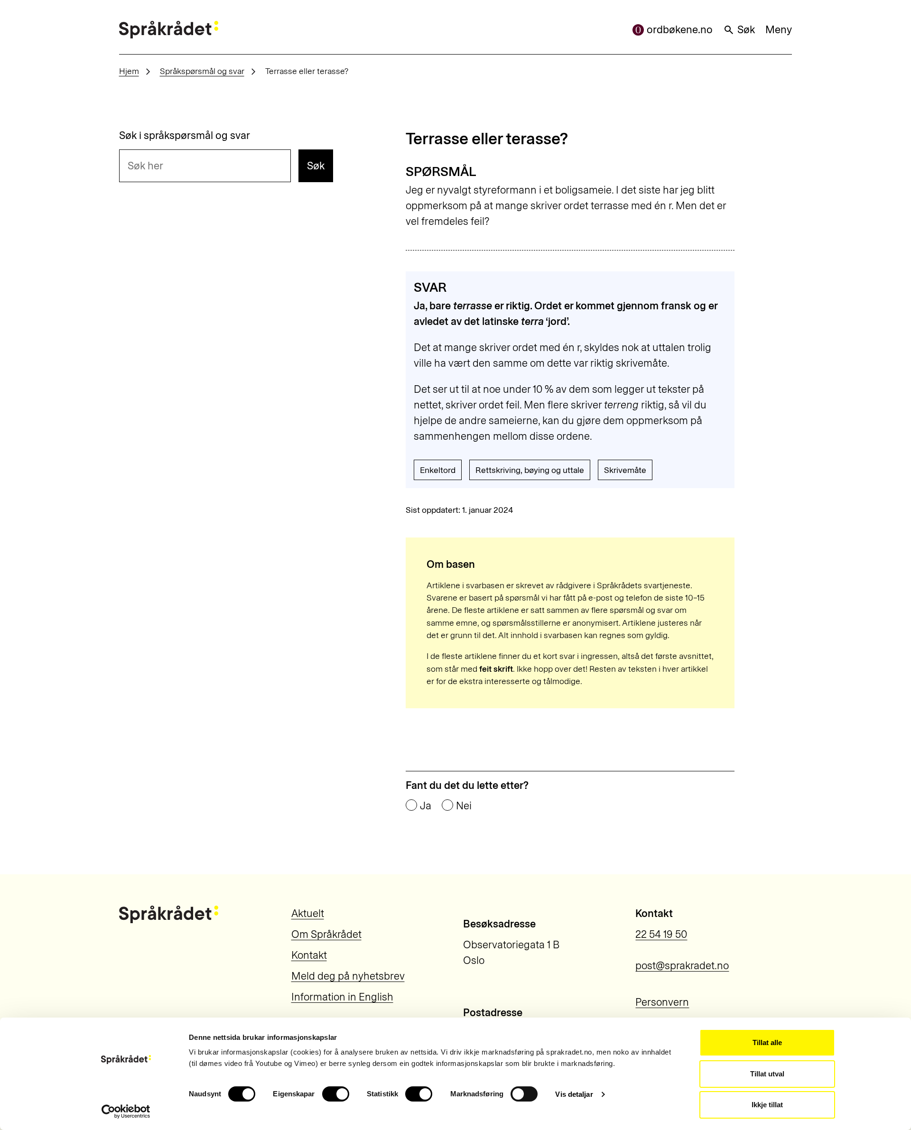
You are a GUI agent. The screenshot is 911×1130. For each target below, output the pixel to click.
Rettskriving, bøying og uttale (529, 470)
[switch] (335, 1094)
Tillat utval (767, 1074)
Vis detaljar (574, 1094)
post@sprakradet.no (682, 965)
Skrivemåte (625, 470)
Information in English (342, 997)
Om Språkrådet (326, 934)
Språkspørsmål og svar (202, 71)
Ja (425, 806)
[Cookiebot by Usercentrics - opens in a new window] (125, 1111)
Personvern (662, 1002)
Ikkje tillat (767, 1105)
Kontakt (309, 955)
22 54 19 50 (661, 934)
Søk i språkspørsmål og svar (184, 135)
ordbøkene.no (680, 29)
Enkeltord (438, 470)
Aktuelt (307, 913)
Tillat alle (767, 1042)
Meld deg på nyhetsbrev (348, 976)
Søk (746, 29)
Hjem (129, 71)
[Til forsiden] (168, 29)
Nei (464, 806)
